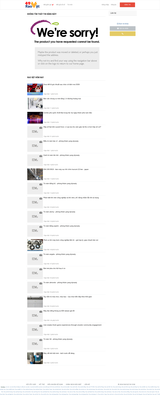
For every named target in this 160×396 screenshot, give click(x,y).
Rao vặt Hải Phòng (99, 386)
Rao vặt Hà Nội (74, 386)
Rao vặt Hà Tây (107, 389)
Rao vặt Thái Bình (128, 394)
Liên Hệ (87, 384)
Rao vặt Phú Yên (45, 394)
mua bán (28, 386)
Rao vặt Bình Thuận (47, 389)
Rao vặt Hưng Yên (35, 391)
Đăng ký (113, 4)
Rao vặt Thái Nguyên (138, 394)
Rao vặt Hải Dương (124, 389)
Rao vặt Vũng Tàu (135, 386)
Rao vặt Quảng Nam (64, 394)
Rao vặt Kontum (63, 391)
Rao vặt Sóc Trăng (102, 394)
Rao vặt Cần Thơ (108, 386)
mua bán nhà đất (34, 386)
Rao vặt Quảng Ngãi (74, 394)
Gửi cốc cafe (31, 384)
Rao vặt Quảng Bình (54, 394)
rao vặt (7, 386)
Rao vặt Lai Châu (71, 391)
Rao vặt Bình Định (57, 389)
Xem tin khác (124, 24)
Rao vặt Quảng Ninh (83, 394)
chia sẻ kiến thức (56, 386)
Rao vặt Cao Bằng (74, 389)
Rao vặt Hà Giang (91, 389)
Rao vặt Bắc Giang (152, 386)
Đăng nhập (105, 4)
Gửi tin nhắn (123, 28)
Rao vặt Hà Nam (99, 389)
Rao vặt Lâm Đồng (80, 391)
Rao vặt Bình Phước (38, 389)
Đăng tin (127, 4)
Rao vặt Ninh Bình (18, 394)
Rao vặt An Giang (117, 386)
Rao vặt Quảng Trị (93, 394)
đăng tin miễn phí (21, 386)
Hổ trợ (42, 384)
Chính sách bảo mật (74, 384)
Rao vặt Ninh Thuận (27, 394)
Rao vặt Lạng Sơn (134, 391)
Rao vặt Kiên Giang (54, 391)
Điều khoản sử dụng (55, 384)
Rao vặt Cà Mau (65, 389)
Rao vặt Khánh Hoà (45, 391)
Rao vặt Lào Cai (143, 391)
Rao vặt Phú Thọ (37, 394)
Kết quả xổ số (60, 4)
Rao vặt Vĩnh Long (126, 386)
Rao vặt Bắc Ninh (10, 389)
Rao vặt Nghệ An (9, 394)
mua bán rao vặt (41, 386)
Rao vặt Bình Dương (28, 389)
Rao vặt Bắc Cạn (144, 386)
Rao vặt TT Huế (156, 394)
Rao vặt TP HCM (90, 386)
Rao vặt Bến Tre (19, 389)
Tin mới (69, 4)
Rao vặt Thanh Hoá (147, 394)
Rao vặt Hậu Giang (17, 391)
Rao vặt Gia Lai (82, 389)
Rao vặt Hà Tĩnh (116, 389)
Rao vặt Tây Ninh (119, 394)
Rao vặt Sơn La (111, 394)
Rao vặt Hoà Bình (27, 391)
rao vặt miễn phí (13, 386)
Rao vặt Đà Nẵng (82, 386)
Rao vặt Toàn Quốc (65, 386)
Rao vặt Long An (151, 391)
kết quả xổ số (49, 386)
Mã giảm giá (48, 4)
